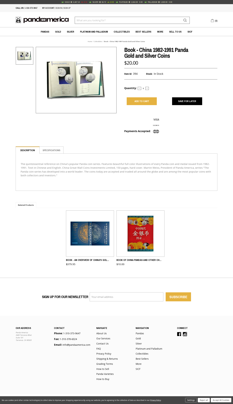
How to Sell (102, 369)
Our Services (103, 338)
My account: (48, 8)
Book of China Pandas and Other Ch (138, 260)
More (160, 31)
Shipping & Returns (107, 358)
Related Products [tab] (26, 205)
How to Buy (102, 379)
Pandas (45, 31)
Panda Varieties (105, 374)
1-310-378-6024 (68, 339)
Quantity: (130, 88)
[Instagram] (185, 334)
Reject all (204, 400)
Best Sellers (143, 31)
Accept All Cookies (221, 400)
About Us (101, 333)
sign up (67, 8)
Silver (70, 31)
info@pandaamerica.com (76, 344)
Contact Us (102, 343)
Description (27, 150)
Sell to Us (175, 31)
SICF (189, 31)
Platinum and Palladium (94, 31)
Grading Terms (104, 363)
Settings (191, 400)
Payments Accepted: (137, 131)
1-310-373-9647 (31, 8)
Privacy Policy (103, 353)
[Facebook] (179, 334)
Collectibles (122, 31)
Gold (58, 31)
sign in (58, 8)
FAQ (98, 348)
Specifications (51, 150)
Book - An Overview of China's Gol (87, 260)
